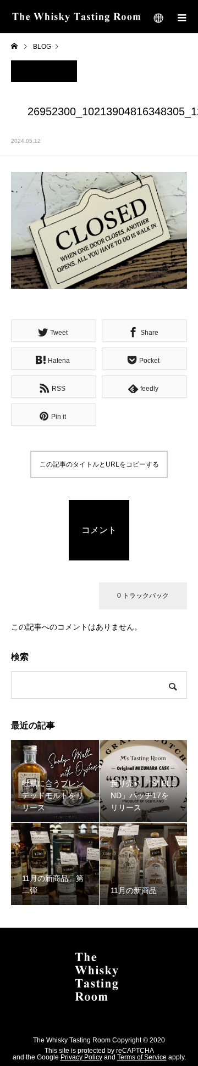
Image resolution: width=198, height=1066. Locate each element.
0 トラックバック (143, 595)
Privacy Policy (81, 1057)
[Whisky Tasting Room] (99, 977)
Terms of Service (142, 1057)
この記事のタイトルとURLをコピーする (99, 464)
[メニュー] (181, 16)
